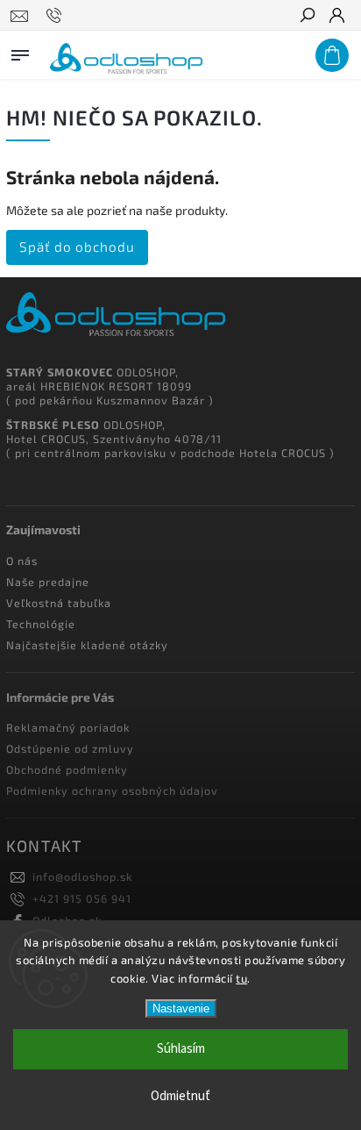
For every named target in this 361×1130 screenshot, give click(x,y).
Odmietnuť (180, 1096)
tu (241, 978)
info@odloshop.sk (82, 876)
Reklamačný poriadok (68, 727)
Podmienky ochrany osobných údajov (112, 790)
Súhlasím (181, 1049)
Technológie (40, 624)
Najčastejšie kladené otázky (87, 645)
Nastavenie (180, 1008)
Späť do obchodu (77, 246)
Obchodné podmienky (67, 769)
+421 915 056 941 (81, 898)
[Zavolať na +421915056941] (56, 16)
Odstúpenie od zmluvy (70, 748)
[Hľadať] (307, 17)
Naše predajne (47, 582)
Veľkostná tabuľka (58, 603)
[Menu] (20, 52)
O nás (22, 561)
